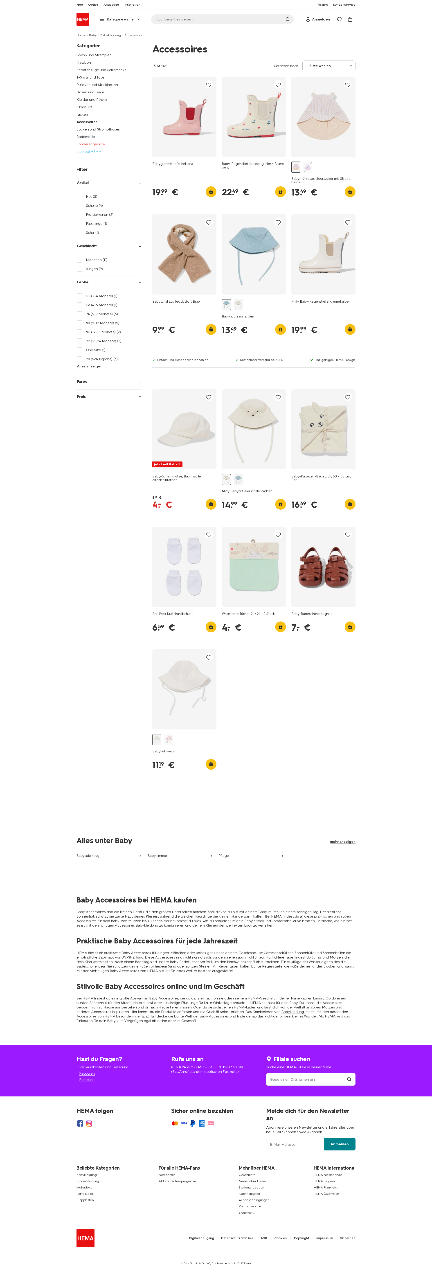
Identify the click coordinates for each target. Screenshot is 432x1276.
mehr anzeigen (343, 841)
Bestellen (86, 1080)
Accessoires (86, 122)
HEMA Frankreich (326, 1187)
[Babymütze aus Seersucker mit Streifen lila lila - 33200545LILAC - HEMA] (308, 167)
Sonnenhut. (85, 916)
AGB (264, 1238)
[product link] (184, 117)
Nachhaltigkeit (249, 1194)
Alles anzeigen (89, 366)
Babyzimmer (157, 856)
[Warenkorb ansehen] (350, 19)
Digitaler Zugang (201, 1238)
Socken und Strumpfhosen (98, 129)
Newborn (84, 62)
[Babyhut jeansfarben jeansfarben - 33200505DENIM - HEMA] (226, 304)
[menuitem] (79, 5)
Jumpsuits (84, 107)
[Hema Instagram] (89, 1123)
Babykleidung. (293, 1012)
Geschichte (247, 1175)
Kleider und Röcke (91, 99)
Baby (93, 35)
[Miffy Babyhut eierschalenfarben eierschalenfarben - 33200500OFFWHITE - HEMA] (238, 304)
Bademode (85, 137)
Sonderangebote (90, 144)
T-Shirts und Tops (90, 77)
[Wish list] (339, 19)
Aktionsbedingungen (254, 1200)
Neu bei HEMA (88, 151)
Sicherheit (246, 1213)
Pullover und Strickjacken (97, 85)
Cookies (280, 1238)
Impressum (324, 1238)
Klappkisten (85, 1200)
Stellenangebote (251, 1187)
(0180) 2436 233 (184, 1067)
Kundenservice (250, 1206)
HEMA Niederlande (328, 1175)
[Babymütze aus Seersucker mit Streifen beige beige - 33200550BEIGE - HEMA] (296, 167)
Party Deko (84, 1194)
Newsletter (167, 1175)
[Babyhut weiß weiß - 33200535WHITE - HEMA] (157, 739)
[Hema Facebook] (80, 1123)
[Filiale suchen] (349, 1079)
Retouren (87, 1073)
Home (81, 35)
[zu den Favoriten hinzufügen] (209, 85)
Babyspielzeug (87, 856)
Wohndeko (84, 1187)
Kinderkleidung (87, 1181)
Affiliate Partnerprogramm (177, 1181)
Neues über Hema (252, 1181)
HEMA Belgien (324, 1181)
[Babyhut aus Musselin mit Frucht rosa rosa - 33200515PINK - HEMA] (168, 739)
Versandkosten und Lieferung (103, 1067)
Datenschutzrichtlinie (237, 1238)
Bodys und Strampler (93, 55)
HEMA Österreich (326, 1194)
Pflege (224, 856)
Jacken (82, 114)
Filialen (322, 5)
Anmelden (340, 1144)
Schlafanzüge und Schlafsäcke (101, 70)
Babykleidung (110, 35)
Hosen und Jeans (90, 92)
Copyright (301, 1238)
